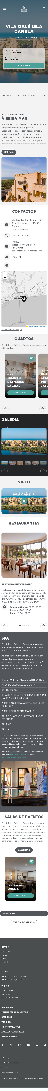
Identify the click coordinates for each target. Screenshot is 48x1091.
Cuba (3, 958)
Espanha (5, 962)
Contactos (20, 96)
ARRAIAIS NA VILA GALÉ (12, 1032)
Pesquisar (24, 65)
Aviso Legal (5, 1058)
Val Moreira (6, 994)
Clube (4, 972)
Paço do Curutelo (9, 997)
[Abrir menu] (4, 9)
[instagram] (19, 1045)
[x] (11, 1045)
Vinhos (5, 986)
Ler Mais (9, 152)
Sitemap (4, 1068)
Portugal (5, 951)
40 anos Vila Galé (10, 1027)
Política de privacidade (10, 1063)
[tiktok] (45, 1045)
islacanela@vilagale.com (24, 245)
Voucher (6, 1022)
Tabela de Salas (22, 922)
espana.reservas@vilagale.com (27, 251)
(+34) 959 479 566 (17, 754)
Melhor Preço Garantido (14, 1012)
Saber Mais (24, 850)
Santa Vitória (7, 991)
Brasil (4, 955)
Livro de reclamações (9, 1073)
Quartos (33, 96)
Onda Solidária (9, 1037)
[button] (24, 299)
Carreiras (6, 1017)
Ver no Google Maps (10, 330)
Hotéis (5, 947)
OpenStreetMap (40, 326)
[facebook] (2, 1045)
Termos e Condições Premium (14, 976)
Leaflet (30, 326)
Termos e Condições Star (12, 980)
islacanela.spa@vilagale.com (14, 757)
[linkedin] (37, 1045)
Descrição (6, 96)
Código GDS (7, 1007)
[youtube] (28, 1045)
